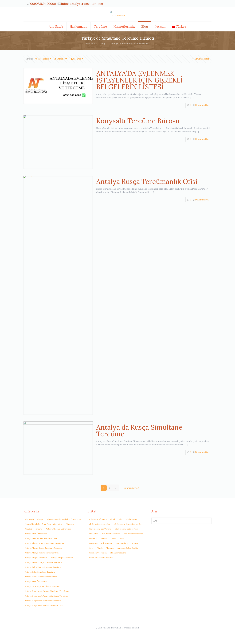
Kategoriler (43, 58)
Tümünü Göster (201, 58)
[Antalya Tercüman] (117, 14)
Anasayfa (90, 43)
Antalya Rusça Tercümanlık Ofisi (146, 181)
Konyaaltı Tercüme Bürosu (138, 121)
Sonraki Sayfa (130, 488)
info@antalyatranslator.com (82, 4)
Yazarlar (77, 58)
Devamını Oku (202, 105)
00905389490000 (43, 4)
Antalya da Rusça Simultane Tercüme (139, 430)
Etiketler (61, 58)
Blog (102, 43)
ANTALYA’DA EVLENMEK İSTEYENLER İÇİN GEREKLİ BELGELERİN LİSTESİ (139, 80)
